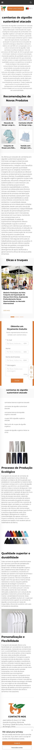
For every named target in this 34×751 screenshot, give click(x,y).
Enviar (17, 380)
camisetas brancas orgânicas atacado (17, 402)
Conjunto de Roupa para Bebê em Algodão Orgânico (8, 147)
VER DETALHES (8, 113)
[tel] (31, 372)
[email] (31, 377)
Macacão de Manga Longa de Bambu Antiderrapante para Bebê (8, 124)
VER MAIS (6, 310)
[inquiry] (31, 367)
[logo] (3, 8)
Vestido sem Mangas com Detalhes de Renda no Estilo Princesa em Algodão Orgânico (25, 147)
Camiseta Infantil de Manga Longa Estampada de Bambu (25, 124)
